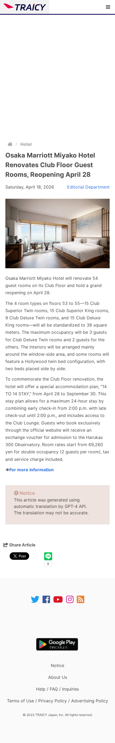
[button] (108, 7)
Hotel (26, 144)
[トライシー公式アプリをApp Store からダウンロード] (61, 620)
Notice (57, 665)
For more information (31, 469)
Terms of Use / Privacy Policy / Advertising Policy (57, 700)
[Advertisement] (57, 74)
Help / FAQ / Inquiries (57, 689)
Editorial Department (88, 187)
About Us (57, 677)
